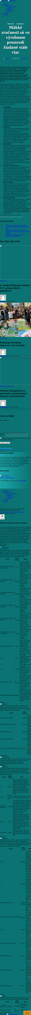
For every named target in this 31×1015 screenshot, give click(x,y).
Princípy (9, 495)
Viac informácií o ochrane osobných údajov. (12, 512)
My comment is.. (4, 420)
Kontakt (5, 501)
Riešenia (9, 498)
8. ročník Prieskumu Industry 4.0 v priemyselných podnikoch (15, 235)
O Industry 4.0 (7, 492)
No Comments (24, 58)
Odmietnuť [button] (3, 510)
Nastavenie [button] (9, 510)
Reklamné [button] (3, 836)
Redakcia (7, 58)
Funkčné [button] (2, 702)
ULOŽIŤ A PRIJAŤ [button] (5, 1012)
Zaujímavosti (20, 23)
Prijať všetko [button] (16, 510)
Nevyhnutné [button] (3, 545)
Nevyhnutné (5, 547)
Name (2, 433)
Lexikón (5, 500)
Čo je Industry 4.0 (12, 494)
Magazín (5, 490)
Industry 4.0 (10, 23)
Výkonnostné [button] (3, 755)
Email (2, 435)
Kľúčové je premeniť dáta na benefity (16, 225)
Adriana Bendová (5, 356)
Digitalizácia (3, 386)
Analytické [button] (3, 765)
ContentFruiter (22, 480)
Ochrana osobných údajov (7, 477)
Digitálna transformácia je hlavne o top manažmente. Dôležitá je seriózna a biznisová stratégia (18, 231)
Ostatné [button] (2, 994)
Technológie (10, 497)
